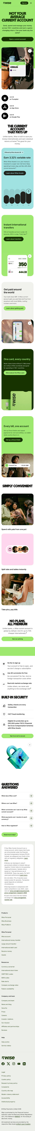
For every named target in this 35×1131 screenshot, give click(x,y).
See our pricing (17, 639)
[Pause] (30, 51)
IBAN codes (5, 978)
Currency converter (8, 967)
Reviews (4, 1030)
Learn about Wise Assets (15, 173)
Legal (3, 1072)
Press (3, 1012)
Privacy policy (6, 1076)
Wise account (5, 936)
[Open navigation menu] (31, 3)
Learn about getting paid (14, 308)
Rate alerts (5, 981)
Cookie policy (6, 1079)
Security (4, 1008)
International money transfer (10, 940)
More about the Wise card (15, 373)
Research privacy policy (9, 1083)
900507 (17, 1116)
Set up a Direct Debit (13, 440)
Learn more (23, 875)
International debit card (9, 947)
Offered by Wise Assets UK (12, 152)
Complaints (5, 1087)
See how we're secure (17, 736)
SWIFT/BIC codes (7, 974)
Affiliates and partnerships (10, 1026)
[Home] (7, 3)
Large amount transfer (8, 944)
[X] (8, 1064)
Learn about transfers (13, 239)
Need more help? (10, 835)
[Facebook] (3, 1064)
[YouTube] (18, 1064)
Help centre (5, 1042)
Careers (4, 1015)
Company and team (7, 1000)
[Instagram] (13, 1064)
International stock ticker (9, 970)
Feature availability (7, 989)
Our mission (5, 1023)
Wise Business (6, 921)
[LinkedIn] (24, 1064)
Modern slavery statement (10, 1094)
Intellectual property (8, 1102)
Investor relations (7, 1019)
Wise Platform (6, 925)
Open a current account (17, 39)
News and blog (6, 1004)
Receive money (6, 951)
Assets (3, 955)
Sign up (24, 3)
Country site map (7, 1091)
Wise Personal (6, 917)
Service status (6, 1045)
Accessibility (5, 1098)
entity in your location (23, 1124)
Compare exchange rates (9, 985)
